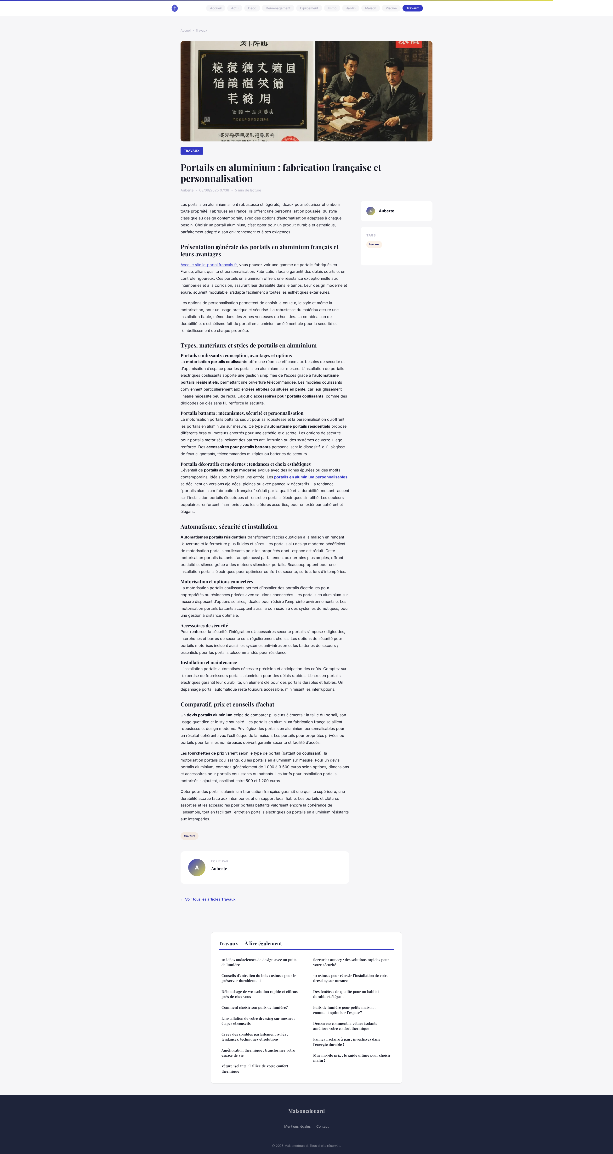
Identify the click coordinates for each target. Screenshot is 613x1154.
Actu (234, 8)
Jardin (351, 8)
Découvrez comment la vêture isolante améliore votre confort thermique (345, 1026)
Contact (322, 1126)
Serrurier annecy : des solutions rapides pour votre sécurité (351, 962)
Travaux (412, 8)
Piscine (391, 8)
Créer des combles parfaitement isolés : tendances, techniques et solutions (254, 1037)
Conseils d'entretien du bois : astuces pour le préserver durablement (258, 978)
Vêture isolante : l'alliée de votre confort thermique (254, 1068)
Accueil (215, 8)
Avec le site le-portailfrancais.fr (209, 264)
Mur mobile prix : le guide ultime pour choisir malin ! (352, 1058)
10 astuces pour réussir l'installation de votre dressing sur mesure (350, 978)
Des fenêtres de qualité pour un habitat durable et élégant (346, 994)
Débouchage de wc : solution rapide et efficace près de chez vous (260, 994)
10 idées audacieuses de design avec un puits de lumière (258, 962)
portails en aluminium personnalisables (310, 477)
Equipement (309, 8)
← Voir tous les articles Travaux (208, 899)
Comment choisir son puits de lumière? (254, 1007)
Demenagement (278, 8)
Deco (252, 8)
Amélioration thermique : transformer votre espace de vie (258, 1053)
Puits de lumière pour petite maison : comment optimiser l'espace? (344, 1010)
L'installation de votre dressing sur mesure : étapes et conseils (258, 1021)
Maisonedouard (306, 1110)
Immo (332, 8)
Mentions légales (297, 1126)
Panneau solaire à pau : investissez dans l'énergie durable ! (346, 1042)
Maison (370, 8)
